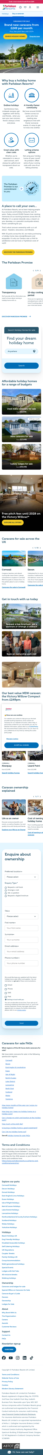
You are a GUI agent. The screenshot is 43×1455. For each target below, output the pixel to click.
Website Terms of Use (10, 1378)
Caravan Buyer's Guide (11, 1294)
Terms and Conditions (10, 1375)
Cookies (5, 1385)
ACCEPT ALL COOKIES (21, 745)
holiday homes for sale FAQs (19, 1136)
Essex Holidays (8, 1199)
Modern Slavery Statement (12, 1389)
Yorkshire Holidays (9, 1227)
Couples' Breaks (8, 1254)
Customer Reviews (9, 1327)
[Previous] (33, 270)
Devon (7, 1064)
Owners (5, 1297)
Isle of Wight (10, 1074)
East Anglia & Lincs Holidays (13, 1196)
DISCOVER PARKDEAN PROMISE (15, 317)
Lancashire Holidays (10, 1213)
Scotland (8, 1092)
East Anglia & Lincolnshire (15, 1067)
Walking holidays (9, 1278)
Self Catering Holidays (11, 1246)
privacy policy (21, 1010)
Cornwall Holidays (9, 1185)
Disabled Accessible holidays (13, 1243)
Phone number (11, 958)
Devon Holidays (8, 1189)
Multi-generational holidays (13, 1264)
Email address (11, 946)
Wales (7, 1096)
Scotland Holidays (9, 1220)
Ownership (6, 1301)
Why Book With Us (9, 1313)
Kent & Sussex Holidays (11, 1206)
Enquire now (35, 36)
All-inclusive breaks (9, 1275)
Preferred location (13, 871)
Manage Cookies (12, 739)
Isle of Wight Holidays (10, 1203)
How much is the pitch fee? (12, 1124)
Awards (5, 1323)
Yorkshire (9, 1099)
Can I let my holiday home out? (14, 1132)
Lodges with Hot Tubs (10, 1271)
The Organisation (9, 1316)
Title (7, 911)
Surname (9, 934)
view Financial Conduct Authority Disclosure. (19, 1414)
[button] (37, 7)
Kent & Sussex (10, 1078)
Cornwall (8, 1060)
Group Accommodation (11, 1261)
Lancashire (9, 1085)
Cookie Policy (33, 727)
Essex (7, 1071)
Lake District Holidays (10, 1210)
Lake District (10, 1082)
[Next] (40, 270)
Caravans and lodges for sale (13, 1287)
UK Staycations (8, 1250)
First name (9, 923)
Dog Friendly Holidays (11, 1239)
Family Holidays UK (9, 1257)
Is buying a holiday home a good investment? (19, 1128)
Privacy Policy (7, 1382)
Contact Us (6, 1335)
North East (9, 1089)
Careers (5, 1320)
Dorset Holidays (8, 1192)
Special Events (7, 1268)
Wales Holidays (8, 1224)
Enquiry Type (11, 883)
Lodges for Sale (8, 1304)
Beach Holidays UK (9, 1236)
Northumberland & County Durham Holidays (19, 1217)
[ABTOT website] (21, 1447)
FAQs (4, 1339)
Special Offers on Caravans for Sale (16, 1290)
